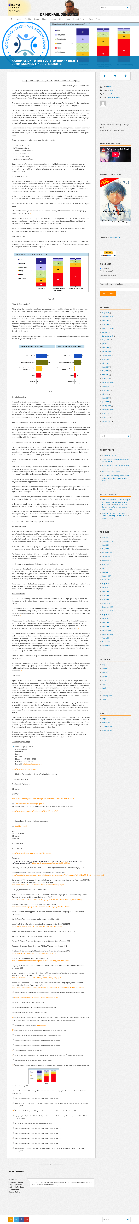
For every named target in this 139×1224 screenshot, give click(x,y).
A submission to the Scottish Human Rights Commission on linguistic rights (115, 507)
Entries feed (106, 723)
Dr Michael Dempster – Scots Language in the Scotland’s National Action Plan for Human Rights (116, 502)
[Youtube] (26, 1219)
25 (12, 1143)
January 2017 (106, 351)
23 (12, 1133)
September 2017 (107, 336)
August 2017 (106, 340)
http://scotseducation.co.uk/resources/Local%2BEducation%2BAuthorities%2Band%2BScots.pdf (48, 987)
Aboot (19, 19)
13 (12, 1055)
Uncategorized (107, 696)
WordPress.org (107, 730)
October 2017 (106, 332)
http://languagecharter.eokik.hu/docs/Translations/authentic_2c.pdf (38, 885)
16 (12, 1091)
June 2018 (105, 320)
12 (12, 1050)
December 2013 (107, 410)
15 (13, 1065)
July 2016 (105, 363)
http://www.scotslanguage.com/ (24, 769)
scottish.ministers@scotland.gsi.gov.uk (29, 804)
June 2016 (105, 367)
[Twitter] (16, 1219)
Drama (36, 19)
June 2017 (105, 348)
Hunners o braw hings (109, 455)
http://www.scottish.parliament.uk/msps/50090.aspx (31, 853)
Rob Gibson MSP (21, 826)
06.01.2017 (11, 1194)
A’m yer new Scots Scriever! (111, 472)
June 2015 (105, 398)
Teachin (28, 19)
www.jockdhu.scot (115, 237)
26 (12, 1148)
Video (68, 19)
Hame (11, 19)
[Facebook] (21, 1219)
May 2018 (105, 324)
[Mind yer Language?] (44, 8)
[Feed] (10, 1219)
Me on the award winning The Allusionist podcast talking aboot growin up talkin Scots (115, 478)
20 (12, 1116)
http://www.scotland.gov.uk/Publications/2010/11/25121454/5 (35, 811)
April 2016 (105, 375)
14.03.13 (110, 87)
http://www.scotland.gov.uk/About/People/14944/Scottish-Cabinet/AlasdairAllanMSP (44, 799)
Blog (61, 19)
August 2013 (106, 413)
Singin (44, 19)
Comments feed (107, 726)
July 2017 (105, 344)
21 (12, 1123)
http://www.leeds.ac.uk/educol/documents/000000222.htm (51, 863)
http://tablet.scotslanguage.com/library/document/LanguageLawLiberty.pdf (41, 907)
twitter (104, 692)
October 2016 (106, 355)
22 (12, 1128)
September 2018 (107, 317)
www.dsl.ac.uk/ (41, 1025)
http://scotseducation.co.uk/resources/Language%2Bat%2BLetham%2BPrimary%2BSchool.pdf (48, 899)
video (104, 700)
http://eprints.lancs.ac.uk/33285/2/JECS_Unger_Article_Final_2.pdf (36, 978)
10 (12, 1040)
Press (98, 19)
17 (12, 1098)
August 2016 (106, 359)
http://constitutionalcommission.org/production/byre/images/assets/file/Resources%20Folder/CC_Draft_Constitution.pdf (58, 875)
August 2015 (106, 390)
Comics (53, 19)
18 (12, 1103)
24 (12, 1138)
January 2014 (106, 406)
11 (12, 1045)
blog (111, 90)
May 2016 (105, 371)
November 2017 (107, 328)
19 (13, 1111)
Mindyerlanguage (114, 97)
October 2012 (106, 421)
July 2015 (105, 394)
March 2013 (106, 417)
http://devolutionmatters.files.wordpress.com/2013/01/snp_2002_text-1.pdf (40, 961)
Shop (91, 19)
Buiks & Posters (79, 19)
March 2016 (106, 379)
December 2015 (107, 382)
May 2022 (105, 313)
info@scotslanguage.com (32, 764)
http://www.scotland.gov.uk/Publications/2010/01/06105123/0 (35, 953)
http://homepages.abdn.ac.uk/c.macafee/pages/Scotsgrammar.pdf (37, 926)
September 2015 (107, 386)
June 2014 (105, 402)
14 (12, 1060)
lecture (104, 676)
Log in (104, 719)
